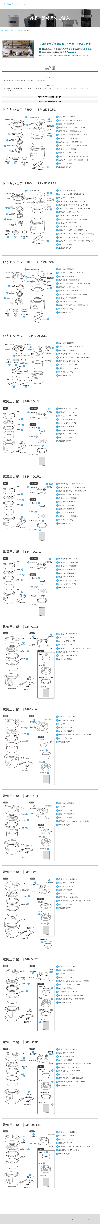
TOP (2, 30)
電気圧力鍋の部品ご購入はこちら (50, 97)
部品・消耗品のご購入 (13, 30)
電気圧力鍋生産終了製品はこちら (50, 101)
